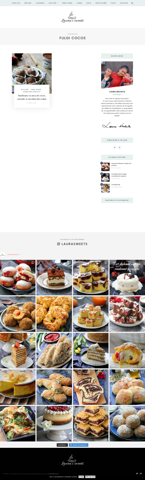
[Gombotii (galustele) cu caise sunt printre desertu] (17, 314)
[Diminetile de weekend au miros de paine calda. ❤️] (127, 387)
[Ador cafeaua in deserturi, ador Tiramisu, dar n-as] (54, 277)
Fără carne (67, 3)
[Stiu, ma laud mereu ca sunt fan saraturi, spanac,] (54, 314)
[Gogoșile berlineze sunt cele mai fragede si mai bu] (17, 277)
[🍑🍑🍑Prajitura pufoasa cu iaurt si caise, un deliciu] (90, 314)
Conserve (40, 3)
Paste (113, 3)
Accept (81, 477)
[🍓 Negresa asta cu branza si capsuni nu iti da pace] (127, 314)
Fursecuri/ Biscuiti (32, 92)
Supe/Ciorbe (101, 3)
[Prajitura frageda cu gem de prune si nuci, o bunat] (90, 423)
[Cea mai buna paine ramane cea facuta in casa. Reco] (54, 387)
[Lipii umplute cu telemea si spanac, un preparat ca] (17, 423)
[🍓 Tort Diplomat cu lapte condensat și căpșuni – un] (127, 277)
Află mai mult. (90, 477)
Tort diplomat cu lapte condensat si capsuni (119, 175)
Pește (88, 3)
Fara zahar (36, 89)
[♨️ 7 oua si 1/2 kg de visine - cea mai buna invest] (90, 277)
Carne (79, 3)
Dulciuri (52, 3)
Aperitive (16, 3)
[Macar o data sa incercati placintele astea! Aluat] (54, 350)
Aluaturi (124, 3)
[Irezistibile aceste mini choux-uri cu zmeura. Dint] (127, 350)
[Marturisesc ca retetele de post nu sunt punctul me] (127, 423)
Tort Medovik (115, 185)
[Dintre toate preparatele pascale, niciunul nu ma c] (90, 387)
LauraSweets (75, 244)
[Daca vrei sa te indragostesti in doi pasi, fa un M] (17, 350)
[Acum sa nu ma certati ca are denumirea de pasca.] (17, 387)
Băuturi (28, 3)
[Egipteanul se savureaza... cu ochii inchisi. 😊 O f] (90, 350)
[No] (142, 477)
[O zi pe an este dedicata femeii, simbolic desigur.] (54, 423)
